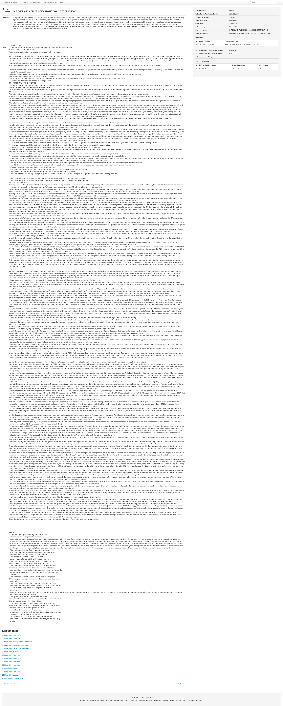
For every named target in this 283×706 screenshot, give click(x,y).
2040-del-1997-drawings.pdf (12, 652)
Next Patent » (180, 684)
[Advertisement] (94, 38)
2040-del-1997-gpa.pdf (10, 675)
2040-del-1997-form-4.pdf (11, 668)
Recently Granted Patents (31, 2)
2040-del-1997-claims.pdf (11, 638)
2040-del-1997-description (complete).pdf (16, 648)
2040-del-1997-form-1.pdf (11, 655)
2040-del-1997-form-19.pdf (11, 658)
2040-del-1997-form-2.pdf (11, 662)
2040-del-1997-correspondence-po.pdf (15, 645)
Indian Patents (12, 2)
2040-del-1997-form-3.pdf (11, 665)
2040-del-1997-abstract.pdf (11, 635)
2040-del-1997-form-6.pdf (11, 671)
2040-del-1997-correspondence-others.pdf (17, 642)
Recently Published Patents (53, 2)
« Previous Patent (8, 684)
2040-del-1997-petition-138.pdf (13, 678)
